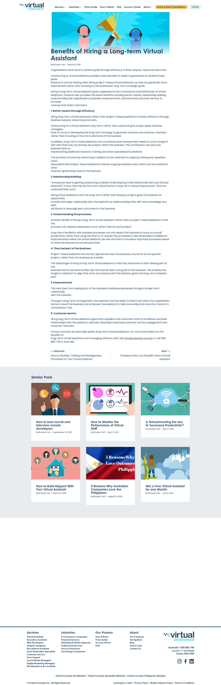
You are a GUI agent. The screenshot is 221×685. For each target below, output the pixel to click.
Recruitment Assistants (38, 648)
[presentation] (55, 399)
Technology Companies (73, 651)
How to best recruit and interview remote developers (53, 425)
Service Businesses (70, 648)
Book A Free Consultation (171, 7)
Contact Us (135, 648)
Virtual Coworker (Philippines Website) (146, 675)
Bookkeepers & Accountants (41, 666)
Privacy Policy (141, 683)
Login (195, 7)
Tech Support (33, 657)
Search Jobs (136, 645)
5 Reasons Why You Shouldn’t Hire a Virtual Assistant (145, 355)
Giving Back (136, 639)
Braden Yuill (59, 64)
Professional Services (71, 645)
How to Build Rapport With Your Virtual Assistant (55, 487)
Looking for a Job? (123, 683)
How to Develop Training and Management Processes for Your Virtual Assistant (76, 355)
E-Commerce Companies (74, 636)
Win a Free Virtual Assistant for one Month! (165, 487)
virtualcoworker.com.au (138, 338)
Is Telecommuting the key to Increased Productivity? (165, 423)
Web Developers (35, 642)
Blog (132, 642)
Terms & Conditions (184, 683)
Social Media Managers (39, 660)
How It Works (107, 7)
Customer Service (36, 654)
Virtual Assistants (35, 636)
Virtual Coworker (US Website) (71, 675)
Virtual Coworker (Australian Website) (106, 675)
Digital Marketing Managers (41, 663)
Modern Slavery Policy (161, 683)
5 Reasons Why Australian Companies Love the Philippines (109, 489)
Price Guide (90, 7)
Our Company (137, 636)
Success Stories (132, 7)
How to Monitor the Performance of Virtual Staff (107, 425)
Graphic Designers (36, 645)
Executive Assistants (37, 639)
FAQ (119, 7)
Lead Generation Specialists (41, 651)
